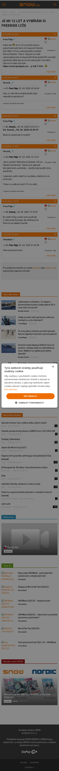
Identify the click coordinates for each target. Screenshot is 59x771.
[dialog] (29, 385)
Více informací (10, 389)
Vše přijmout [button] (31, 396)
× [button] (53, 367)
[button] (29, 402)
